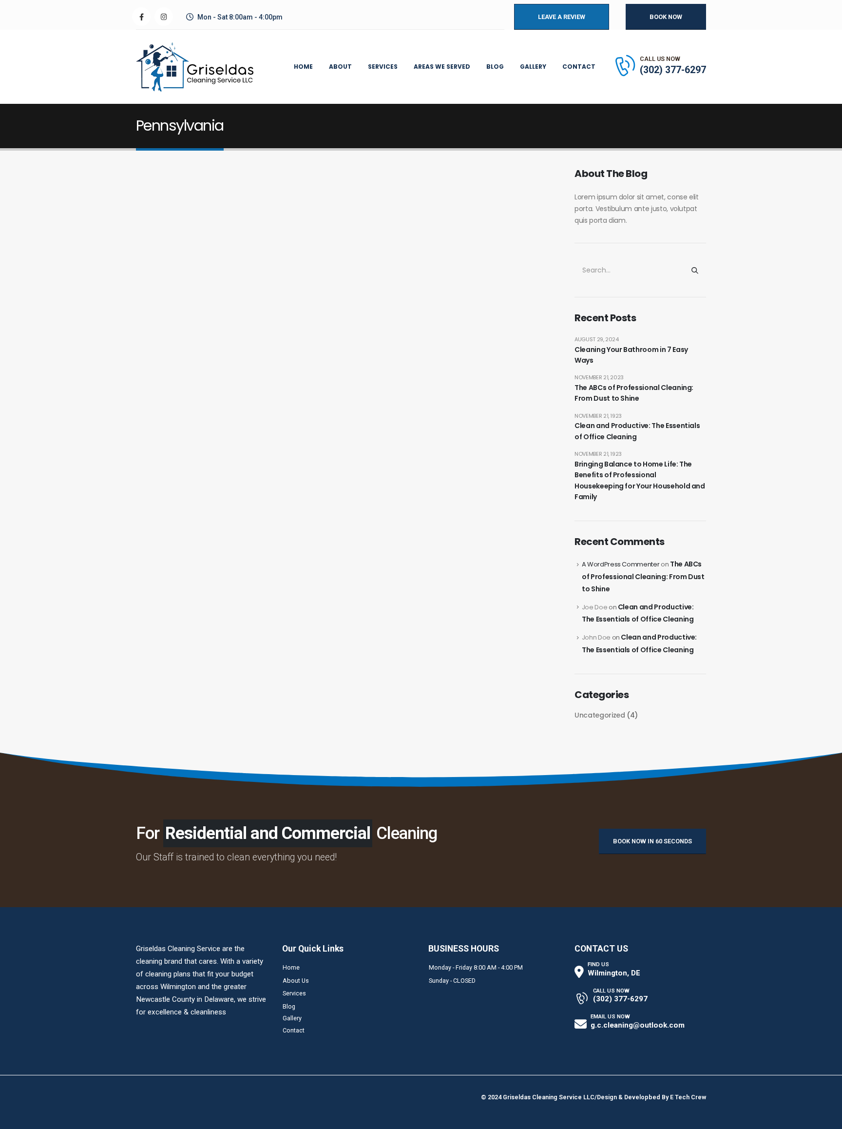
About (340, 66)
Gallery (533, 66)
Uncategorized (599, 715)
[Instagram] (163, 16)
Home (303, 66)
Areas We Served (442, 66)
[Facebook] (141, 16)
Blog (495, 66)
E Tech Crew (688, 1097)
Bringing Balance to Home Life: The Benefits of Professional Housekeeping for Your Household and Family (639, 480)
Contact (578, 66)
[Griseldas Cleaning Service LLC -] (194, 67)
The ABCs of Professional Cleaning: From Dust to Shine (633, 393)
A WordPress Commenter (621, 564)
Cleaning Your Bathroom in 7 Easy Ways (631, 355)
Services (383, 66)
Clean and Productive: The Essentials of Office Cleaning (637, 431)
